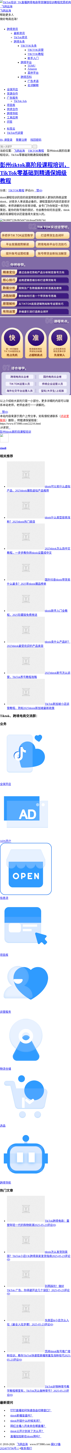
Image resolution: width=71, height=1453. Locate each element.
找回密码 (35, 139)
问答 (9, 121)
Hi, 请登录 (6, 139)
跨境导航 (12, 113)
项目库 (11, 105)
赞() (38, 190)
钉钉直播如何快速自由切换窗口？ (31, 1410)
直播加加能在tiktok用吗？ (25, 1436)
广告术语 (33, 81)
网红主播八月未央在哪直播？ (28, 1426)
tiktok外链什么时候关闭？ (25, 1420)
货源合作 (12, 93)
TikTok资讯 (20, 37)
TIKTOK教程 (36, 54)
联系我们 (26, 1448)
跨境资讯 (12, 29)
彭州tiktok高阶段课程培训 (15, 431)
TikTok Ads (20, 101)
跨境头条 (19, 41)
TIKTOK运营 (36, 49)
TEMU (32, 65)
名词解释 (33, 85)
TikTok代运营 (15, 132)
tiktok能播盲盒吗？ (21, 1415)
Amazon (32, 68)
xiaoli (3, 448)
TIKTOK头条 (29, 45)
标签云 (11, 128)
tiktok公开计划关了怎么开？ (27, 1431)
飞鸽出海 (19, 150)
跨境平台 (26, 62)
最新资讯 (19, 33)
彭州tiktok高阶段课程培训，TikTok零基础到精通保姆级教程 (34, 173)
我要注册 (21, 139)
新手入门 (33, 58)
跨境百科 (26, 77)
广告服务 (12, 97)
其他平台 (33, 72)
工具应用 (12, 117)
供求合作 (12, 109)
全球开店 (12, 89)
